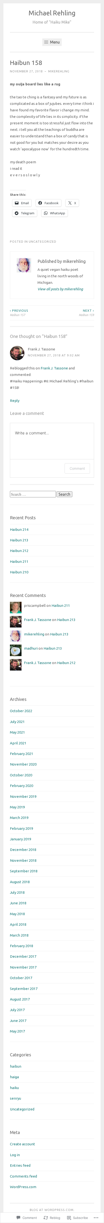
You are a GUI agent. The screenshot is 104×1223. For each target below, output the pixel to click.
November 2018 (23, 860)
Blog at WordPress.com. (52, 1209)
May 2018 (17, 914)
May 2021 (17, 732)
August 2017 (20, 999)
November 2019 (23, 796)
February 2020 (21, 786)
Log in (15, 1155)
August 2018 (20, 882)
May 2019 (17, 807)
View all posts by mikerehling (60, 289)
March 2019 (19, 818)
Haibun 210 (19, 572)
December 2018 (23, 850)
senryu (15, 1098)
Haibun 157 (19, 313)
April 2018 (18, 924)
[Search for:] (33, 494)
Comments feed (23, 1176)
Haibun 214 (19, 529)
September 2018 (23, 871)
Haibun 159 (86, 313)
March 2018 (19, 935)
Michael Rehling (52, 13)
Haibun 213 (19, 540)
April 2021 (18, 743)
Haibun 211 (19, 561)
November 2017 (23, 967)
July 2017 (17, 1010)
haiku (14, 1088)
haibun (15, 1066)
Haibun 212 (19, 551)
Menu (54, 42)
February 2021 (21, 754)
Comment (77, 468)
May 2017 (17, 1031)
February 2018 (21, 946)
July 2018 (17, 892)
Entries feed (20, 1165)
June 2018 (18, 903)
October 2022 (21, 711)
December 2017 (23, 956)
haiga (14, 1077)
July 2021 (17, 722)
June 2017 (18, 1021)
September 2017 (23, 989)
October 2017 (21, 978)
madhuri (31, 648)
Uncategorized (42, 241)
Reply (14, 401)
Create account (22, 1144)
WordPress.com (23, 1187)
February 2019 (21, 828)
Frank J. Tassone (41, 349)
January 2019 (20, 839)
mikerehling (58, 71)
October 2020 (21, 775)
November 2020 (23, 764)
